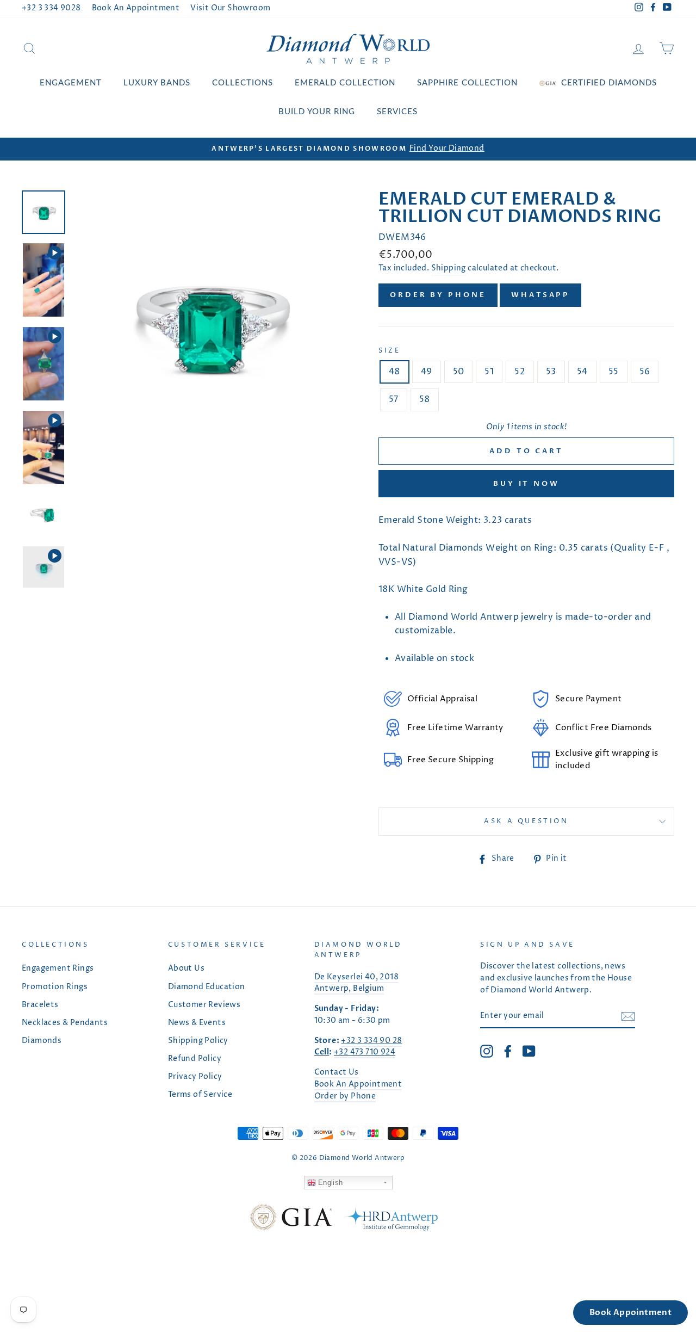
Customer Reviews (204, 1005)
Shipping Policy (198, 1041)
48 (394, 372)
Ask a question (526, 821)
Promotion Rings (55, 987)
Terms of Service (200, 1095)
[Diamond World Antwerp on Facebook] (507, 1051)
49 (426, 372)
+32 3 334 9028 (51, 8)
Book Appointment (630, 1312)
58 (424, 399)
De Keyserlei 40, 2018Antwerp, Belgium (356, 983)
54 (582, 372)
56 (644, 372)
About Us (186, 968)
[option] (348, 149)
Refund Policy (194, 1059)
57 (394, 399)
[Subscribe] (628, 1017)
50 (458, 372)
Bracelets (40, 1005)
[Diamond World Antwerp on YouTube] (529, 1051)
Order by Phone (438, 295)
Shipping (448, 268)
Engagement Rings (58, 968)
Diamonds (41, 1041)
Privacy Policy (195, 1077)
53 (551, 372)
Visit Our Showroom (230, 8)
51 (489, 372)
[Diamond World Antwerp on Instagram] (486, 1051)
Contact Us (336, 1072)
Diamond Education (206, 987)
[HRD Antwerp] (390, 1220)
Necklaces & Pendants (65, 1023)
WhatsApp (540, 295)
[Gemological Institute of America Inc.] (291, 1220)
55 (613, 372)
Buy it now (526, 484)
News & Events (197, 1023)
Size (389, 350)
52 (519, 372)
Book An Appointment (136, 8)
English (329, 1182)
